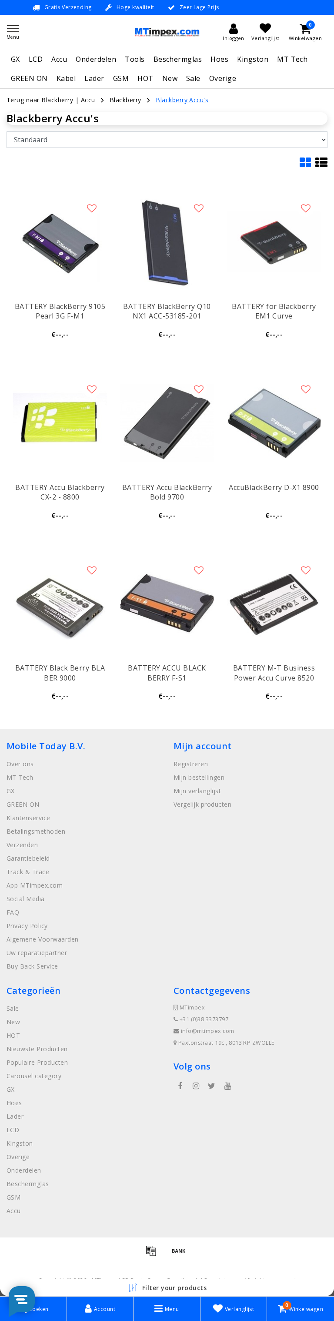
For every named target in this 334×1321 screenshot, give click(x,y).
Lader (94, 78)
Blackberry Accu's (182, 100)
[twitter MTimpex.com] (211, 1086)
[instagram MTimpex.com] (195, 1086)
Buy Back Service (32, 966)
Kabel (66, 78)
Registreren (191, 764)
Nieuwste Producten (37, 1049)
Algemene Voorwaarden (43, 939)
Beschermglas (178, 59)
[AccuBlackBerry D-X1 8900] (274, 423)
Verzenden (22, 845)
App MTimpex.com (35, 885)
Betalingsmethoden (36, 831)
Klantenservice (28, 818)
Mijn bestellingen (199, 777)
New (169, 78)
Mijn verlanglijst (197, 791)
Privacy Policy (27, 926)
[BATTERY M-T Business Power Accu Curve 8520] (274, 604)
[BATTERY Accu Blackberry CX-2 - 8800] (60, 423)
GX (15, 59)
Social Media (26, 899)
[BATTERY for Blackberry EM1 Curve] (274, 242)
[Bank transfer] (181, 1254)
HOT (145, 78)
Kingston (252, 59)
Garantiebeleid (28, 858)
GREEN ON (29, 78)
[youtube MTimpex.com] (227, 1086)
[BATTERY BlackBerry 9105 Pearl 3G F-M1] (60, 242)
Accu (59, 59)
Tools (134, 59)
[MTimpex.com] (167, 32)
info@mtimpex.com (207, 1031)
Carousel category (34, 1076)
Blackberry (125, 100)
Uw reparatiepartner (37, 953)
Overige (222, 78)
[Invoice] (154, 1254)
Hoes (219, 59)
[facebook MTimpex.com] (180, 1086)
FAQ (13, 912)
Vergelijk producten (202, 804)
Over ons (20, 764)
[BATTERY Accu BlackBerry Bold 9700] (167, 423)
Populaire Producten (37, 1062)
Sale (193, 78)
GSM (121, 78)
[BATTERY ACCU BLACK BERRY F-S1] (167, 604)
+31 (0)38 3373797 (203, 1019)
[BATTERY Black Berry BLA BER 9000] (60, 604)
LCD (36, 59)
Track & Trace (28, 872)
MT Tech (292, 59)
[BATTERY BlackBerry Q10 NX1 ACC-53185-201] (167, 242)
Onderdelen (96, 59)
